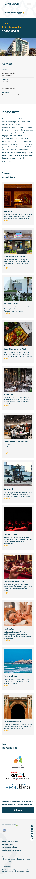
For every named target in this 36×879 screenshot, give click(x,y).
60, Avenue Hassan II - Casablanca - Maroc (16, 859)
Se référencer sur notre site (11, 850)
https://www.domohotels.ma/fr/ (11, 95)
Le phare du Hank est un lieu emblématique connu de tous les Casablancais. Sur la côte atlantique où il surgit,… (17, 681)
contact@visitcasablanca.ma (11, 862)
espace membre (12, 4)
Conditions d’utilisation (10, 847)
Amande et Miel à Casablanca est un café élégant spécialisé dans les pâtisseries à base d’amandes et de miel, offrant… (18, 309)
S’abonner (18, 810)
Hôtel (20, 27)
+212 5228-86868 (7, 82)
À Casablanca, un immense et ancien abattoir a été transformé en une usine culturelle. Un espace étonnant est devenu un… (18, 727)
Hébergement (12, 27)
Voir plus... (7, 220)
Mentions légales (8, 844)
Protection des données (10, 841)
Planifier (4, 27)
